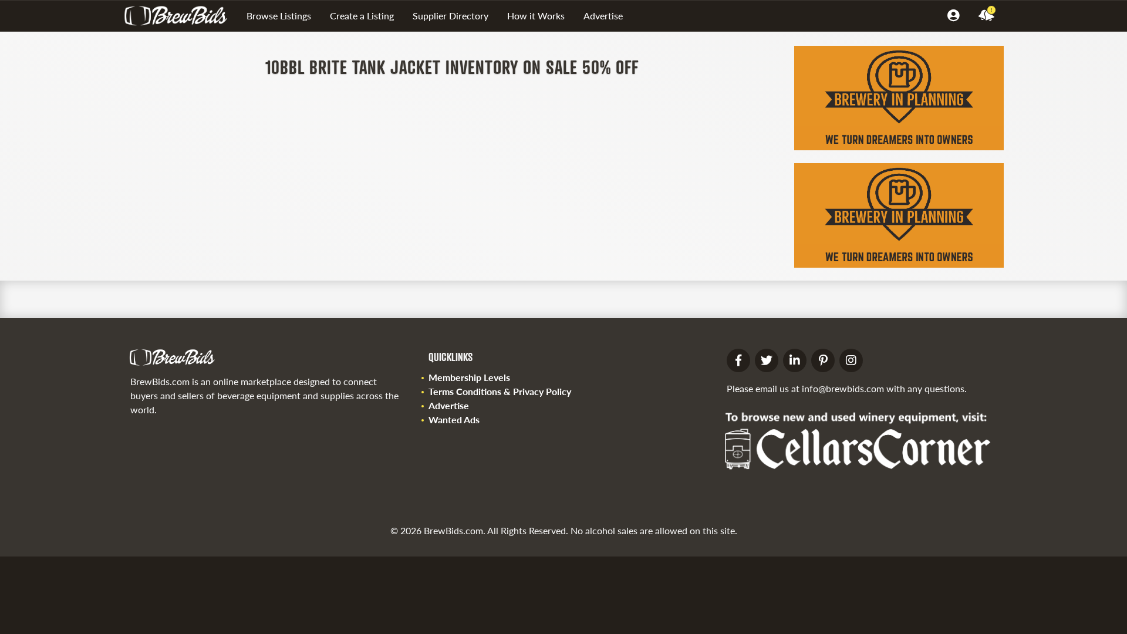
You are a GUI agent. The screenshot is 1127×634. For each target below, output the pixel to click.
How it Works (536, 15)
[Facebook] (738, 360)
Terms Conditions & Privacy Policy (499, 391)
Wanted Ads (454, 419)
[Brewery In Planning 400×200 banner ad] (899, 146)
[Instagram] (851, 360)
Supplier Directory (450, 15)
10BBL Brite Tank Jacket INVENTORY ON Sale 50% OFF (452, 66)
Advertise (603, 15)
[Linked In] (795, 360)
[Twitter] (766, 360)
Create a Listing (362, 15)
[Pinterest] (823, 360)
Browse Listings (279, 15)
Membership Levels (469, 377)
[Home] (180, 15)
